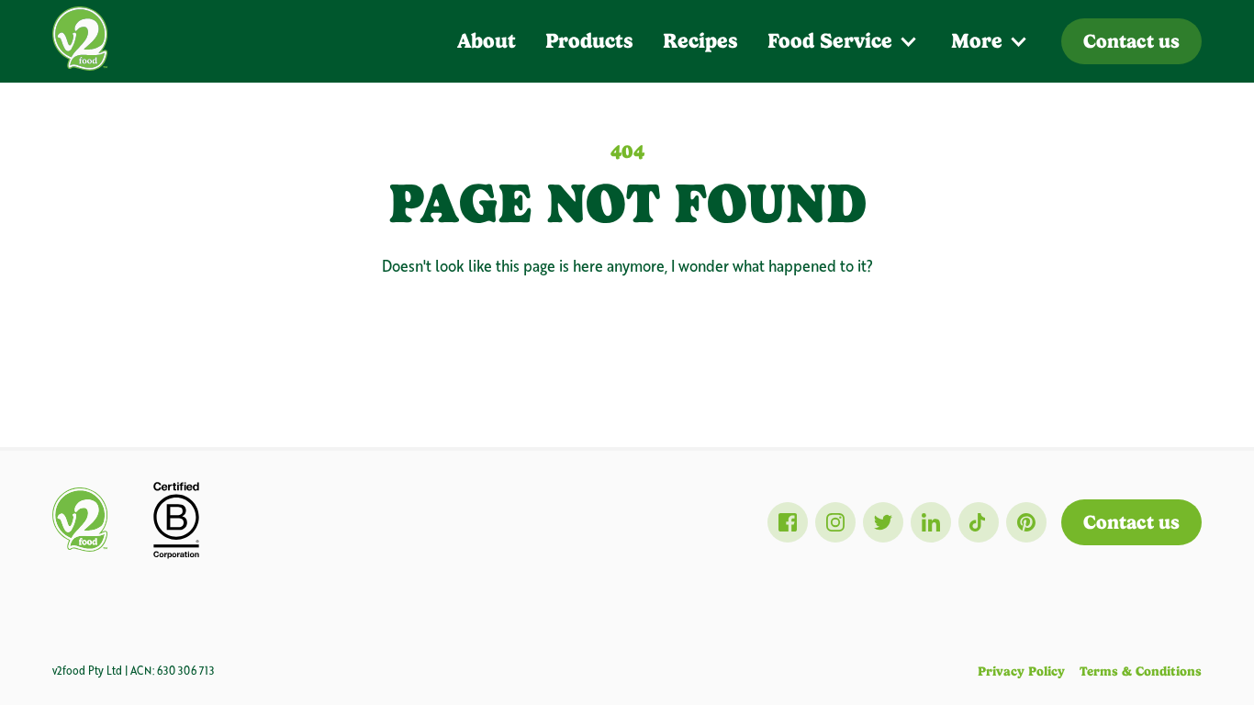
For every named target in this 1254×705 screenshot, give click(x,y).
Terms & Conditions (1141, 671)
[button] (844, 41)
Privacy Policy (1021, 671)
